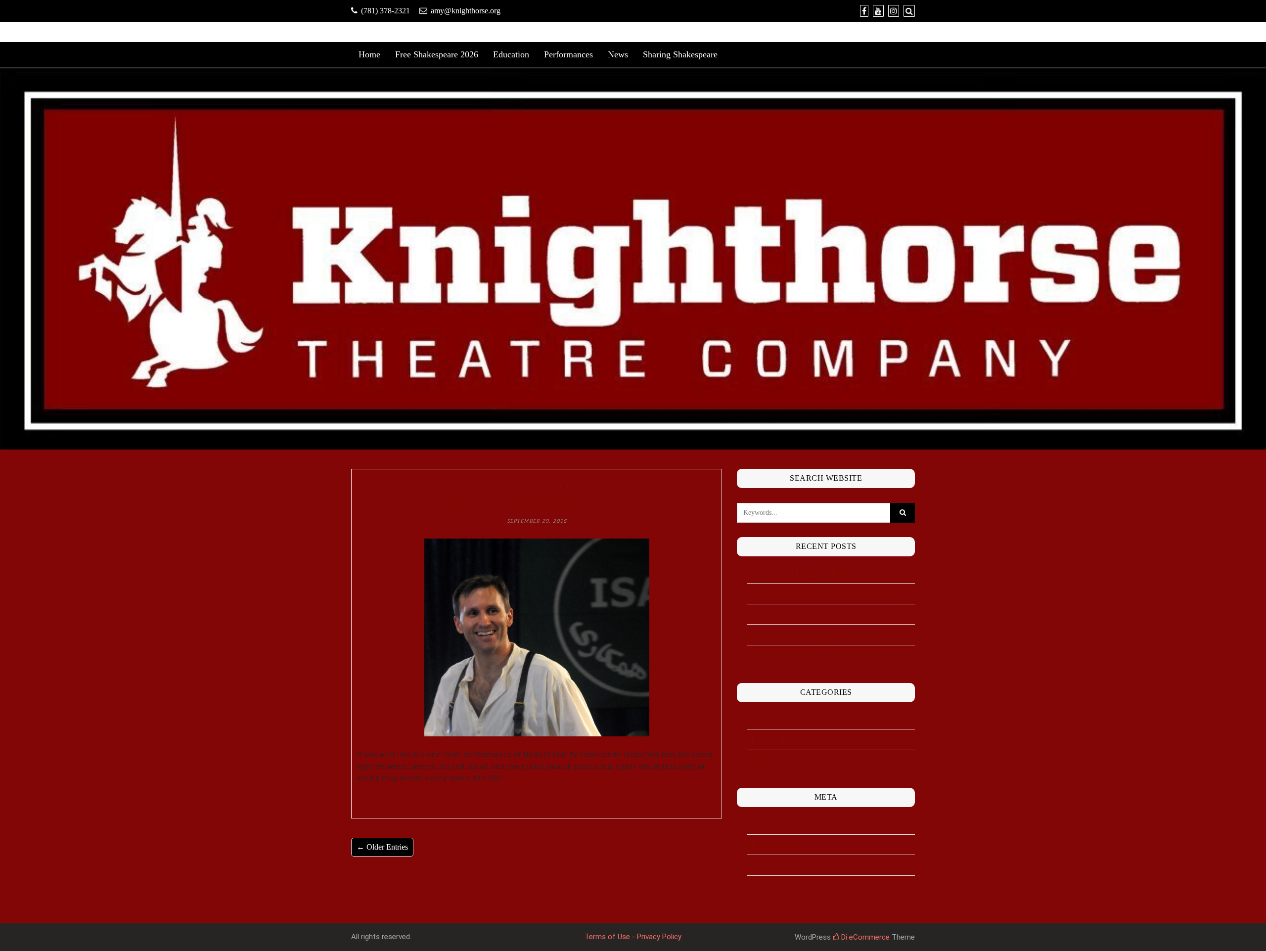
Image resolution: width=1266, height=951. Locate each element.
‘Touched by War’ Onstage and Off (809, 614)
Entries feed (772, 844)
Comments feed (779, 864)
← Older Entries (382, 847)
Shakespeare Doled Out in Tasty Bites (814, 634)
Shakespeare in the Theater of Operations (822, 593)
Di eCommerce (864, 937)
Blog (498, 486)
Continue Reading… (536, 796)
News (618, 54)
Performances (568, 54)
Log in (762, 823)
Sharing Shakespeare (680, 54)
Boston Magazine (535, 486)
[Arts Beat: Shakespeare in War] (537, 637)
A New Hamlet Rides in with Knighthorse (818, 655)
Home (369, 54)
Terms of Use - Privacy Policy (633, 936)
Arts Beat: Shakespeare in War (537, 504)
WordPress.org (776, 885)
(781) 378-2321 (385, 10)
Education (511, 54)
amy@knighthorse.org (465, 10)
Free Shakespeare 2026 (436, 54)
